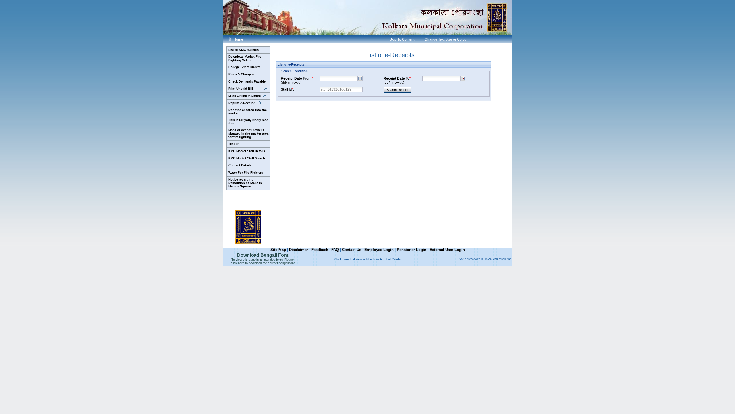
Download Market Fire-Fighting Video (245, 58)
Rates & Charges (241, 74)
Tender (233, 143)
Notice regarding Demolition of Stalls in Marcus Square (245, 183)
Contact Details (240, 165)
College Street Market (244, 67)
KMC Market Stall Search (246, 158)
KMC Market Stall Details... (248, 151)
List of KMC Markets (243, 49)
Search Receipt (397, 89)
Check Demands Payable (247, 81)
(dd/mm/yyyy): (297, 80)
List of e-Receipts (390, 55)
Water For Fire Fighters (245, 172)
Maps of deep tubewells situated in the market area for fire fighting (248, 133)
